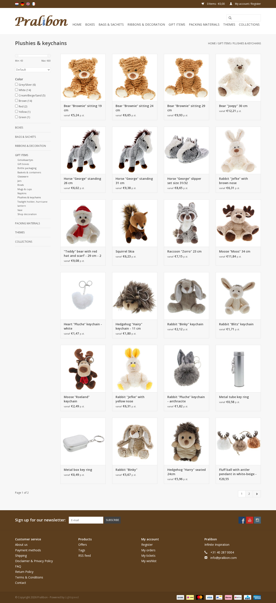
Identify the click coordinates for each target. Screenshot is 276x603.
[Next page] (257, 494)
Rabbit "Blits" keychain (236, 324)
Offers (82, 545)
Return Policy (24, 572)
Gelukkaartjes (25, 159)
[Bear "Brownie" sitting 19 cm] (83, 77)
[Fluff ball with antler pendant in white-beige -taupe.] (238, 441)
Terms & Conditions (29, 577)
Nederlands (17, 4)
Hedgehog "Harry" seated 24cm (186, 472)
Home (77, 24)
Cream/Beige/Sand (32, 95)
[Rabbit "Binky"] (134, 441)
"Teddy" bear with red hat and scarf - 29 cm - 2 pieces (82, 253)
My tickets (148, 555)
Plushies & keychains (247, 43)
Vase (19, 210)
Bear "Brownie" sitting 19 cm (83, 108)
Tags (81, 550)
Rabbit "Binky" (126, 470)
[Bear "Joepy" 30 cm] (238, 77)
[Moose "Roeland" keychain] (83, 368)
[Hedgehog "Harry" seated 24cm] (186, 441)
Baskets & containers (29, 172)
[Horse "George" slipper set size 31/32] (186, 150)
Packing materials (204, 24)
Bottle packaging (26, 168)
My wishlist (149, 561)
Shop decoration (27, 214)
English (28, 4)
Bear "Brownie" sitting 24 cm (134, 108)
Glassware (22, 176)
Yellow (24, 112)
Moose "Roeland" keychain (76, 399)
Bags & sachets (111, 24)
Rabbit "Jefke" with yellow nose (130, 399)
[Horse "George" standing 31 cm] (134, 150)
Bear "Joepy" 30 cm (233, 106)
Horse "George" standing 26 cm (82, 181)
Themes (229, 24)
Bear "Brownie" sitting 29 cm (186, 108)
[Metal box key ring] (83, 441)
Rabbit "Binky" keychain (185, 324)
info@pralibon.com (223, 558)
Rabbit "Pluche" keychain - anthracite (186, 399)
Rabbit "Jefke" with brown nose (233, 181)
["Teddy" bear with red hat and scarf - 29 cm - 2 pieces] (83, 223)
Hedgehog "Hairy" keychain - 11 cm (129, 326)
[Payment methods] (180, 597)
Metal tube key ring (234, 397)
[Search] (228, 18)
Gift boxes (23, 164)
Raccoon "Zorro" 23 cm (184, 251)
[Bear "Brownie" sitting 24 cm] (134, 77)
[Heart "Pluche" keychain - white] (83, 295)
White (25, 90)
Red (23, 106)
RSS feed (84, 555)
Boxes (90, 24)
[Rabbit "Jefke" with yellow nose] (134, 368)
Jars (19, 180)
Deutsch (22, 4)
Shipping (21, 555)
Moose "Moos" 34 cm (234, 251)
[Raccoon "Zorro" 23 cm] (186, 223)
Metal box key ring (78, 470)
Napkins (21, 193)
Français (33, 4)
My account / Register (247, 4)
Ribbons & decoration (146, 24)
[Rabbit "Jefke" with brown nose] (238, 150)
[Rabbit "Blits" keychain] (238, 295)
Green (24, 117)
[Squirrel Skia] (134, 223)
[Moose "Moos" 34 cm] (238, 223)
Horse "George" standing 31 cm (134, 181)
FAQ (18, 566)
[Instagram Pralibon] (257, 520)
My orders (148, 550)
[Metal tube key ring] (238, 368)
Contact (20, 583)
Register (147, 545)
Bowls (20, 184)
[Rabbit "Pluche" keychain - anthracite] (186, 368)
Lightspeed (72, 597)
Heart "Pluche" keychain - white (83, 326)
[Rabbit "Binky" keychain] (186, 295)
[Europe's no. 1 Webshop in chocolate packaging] (41, 21)
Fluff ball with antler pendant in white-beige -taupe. (238, 472)
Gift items (177, 24)
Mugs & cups (24, 189)
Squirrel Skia (125, 251)
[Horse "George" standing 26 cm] (83, 150)
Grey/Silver (27, 85)
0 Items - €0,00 (215, 4)
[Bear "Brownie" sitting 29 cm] (186, 77)
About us (21, 545)
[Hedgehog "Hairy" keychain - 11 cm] (134, 295)
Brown (25, 101)
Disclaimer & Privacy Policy (34, 561)
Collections (249, 24)
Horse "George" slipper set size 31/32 (184, 181)
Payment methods (28, 550)
